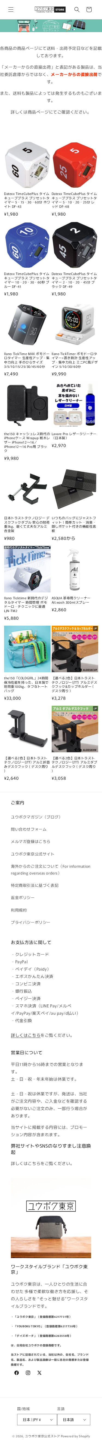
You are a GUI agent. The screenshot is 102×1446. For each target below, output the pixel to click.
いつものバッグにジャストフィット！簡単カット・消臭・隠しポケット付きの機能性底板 (74, 524)
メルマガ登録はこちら (31, 841)
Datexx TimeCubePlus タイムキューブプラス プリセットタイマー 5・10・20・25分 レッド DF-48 (74, 199)
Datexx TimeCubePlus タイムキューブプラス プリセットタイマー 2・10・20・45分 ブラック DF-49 (74, 279)
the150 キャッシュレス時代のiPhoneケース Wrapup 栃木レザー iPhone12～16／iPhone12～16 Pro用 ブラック (27, 442)
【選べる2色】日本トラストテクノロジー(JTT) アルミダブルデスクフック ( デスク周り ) (74, 764)
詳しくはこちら (26, 1035)
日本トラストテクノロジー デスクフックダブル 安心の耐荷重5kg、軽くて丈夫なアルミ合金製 (27, 524)
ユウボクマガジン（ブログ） (37, 817)
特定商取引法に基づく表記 (34, 885)
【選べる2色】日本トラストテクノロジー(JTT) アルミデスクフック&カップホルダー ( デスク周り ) (74, 684)
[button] (11, 10)
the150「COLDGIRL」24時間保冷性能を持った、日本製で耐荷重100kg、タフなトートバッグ (26, 684)
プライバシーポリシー (31, 922)
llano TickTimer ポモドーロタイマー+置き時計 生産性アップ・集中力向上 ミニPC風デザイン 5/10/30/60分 (75, 359)
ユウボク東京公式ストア (42, 1436)
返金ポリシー (23, 897)
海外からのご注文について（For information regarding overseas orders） (51, 869)
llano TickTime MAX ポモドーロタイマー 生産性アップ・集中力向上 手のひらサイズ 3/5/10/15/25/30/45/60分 (27, 359)
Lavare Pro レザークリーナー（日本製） (74, 436)
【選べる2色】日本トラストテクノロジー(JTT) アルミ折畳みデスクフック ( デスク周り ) (27, 764)
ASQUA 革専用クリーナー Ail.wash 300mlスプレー (71, 600)
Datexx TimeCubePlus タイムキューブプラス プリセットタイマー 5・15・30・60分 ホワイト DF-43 (27, 199)
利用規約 (19, 910)
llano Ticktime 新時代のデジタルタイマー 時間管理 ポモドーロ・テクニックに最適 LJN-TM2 (26, 604)
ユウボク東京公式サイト (33, 854)
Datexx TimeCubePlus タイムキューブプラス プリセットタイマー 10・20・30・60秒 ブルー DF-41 (27, 279)
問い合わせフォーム (29, 829)
